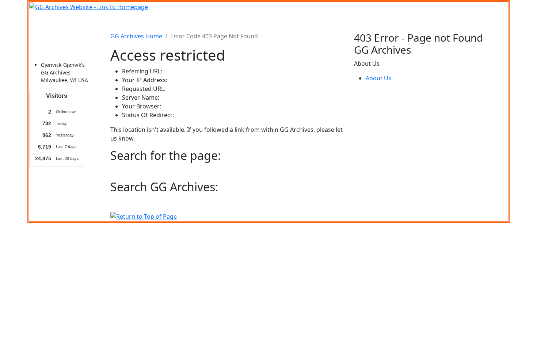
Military (212, 22)
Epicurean (242, 22)
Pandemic (347, 22)
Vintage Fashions (285, 22)
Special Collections (392, 22)
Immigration (136, 22)
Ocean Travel (178, 22)
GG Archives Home (136, 36)
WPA (321, 22)
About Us (378, 78)
